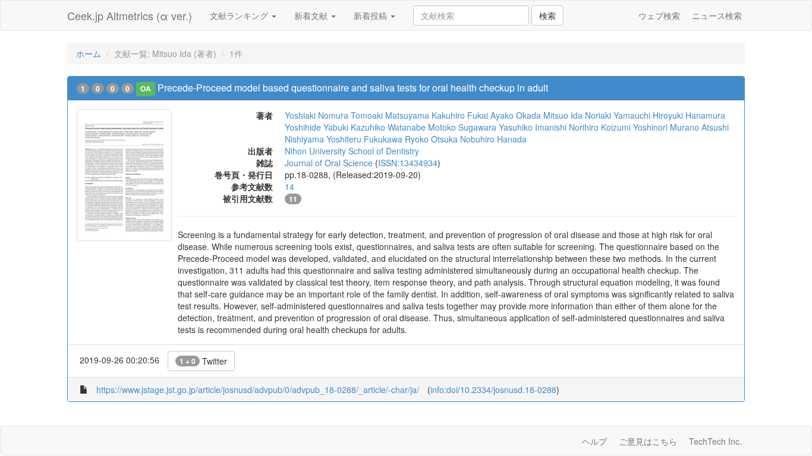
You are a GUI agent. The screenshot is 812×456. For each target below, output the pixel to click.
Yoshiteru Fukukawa (364, 139)
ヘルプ (594, 441)
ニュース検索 (717, 15)
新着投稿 (371, 15)
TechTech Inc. (715, 441)
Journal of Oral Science (329, 163)
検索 (547, 15)
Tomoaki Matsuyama (390, 115)
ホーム (88, 53)
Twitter (203, 361)
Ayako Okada (515, 115)
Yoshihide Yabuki (316, 127)
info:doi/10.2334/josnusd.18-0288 (493, 389)
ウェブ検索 (659, 15)
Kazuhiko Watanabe (388, 127)
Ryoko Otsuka (431, 139)
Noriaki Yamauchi (617, 115)
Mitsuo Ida (563, 115)
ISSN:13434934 (408, 163)
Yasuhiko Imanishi (532, 127)
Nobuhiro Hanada (493, 139)
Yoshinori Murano (666, 127)
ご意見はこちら (648, 441)
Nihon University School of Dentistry (352, 151)
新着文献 (312, 15)
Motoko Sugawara (462, 127)
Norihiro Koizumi (600, 127)
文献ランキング (240, 15)
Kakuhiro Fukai (460, 115)
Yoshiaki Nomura (316, 115)
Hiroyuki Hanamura (689, 115)
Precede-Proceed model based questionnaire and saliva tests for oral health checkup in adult (353, 87)
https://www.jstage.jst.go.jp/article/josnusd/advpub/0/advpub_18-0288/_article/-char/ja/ (257, 389)
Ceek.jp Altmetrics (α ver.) (129, 15)
